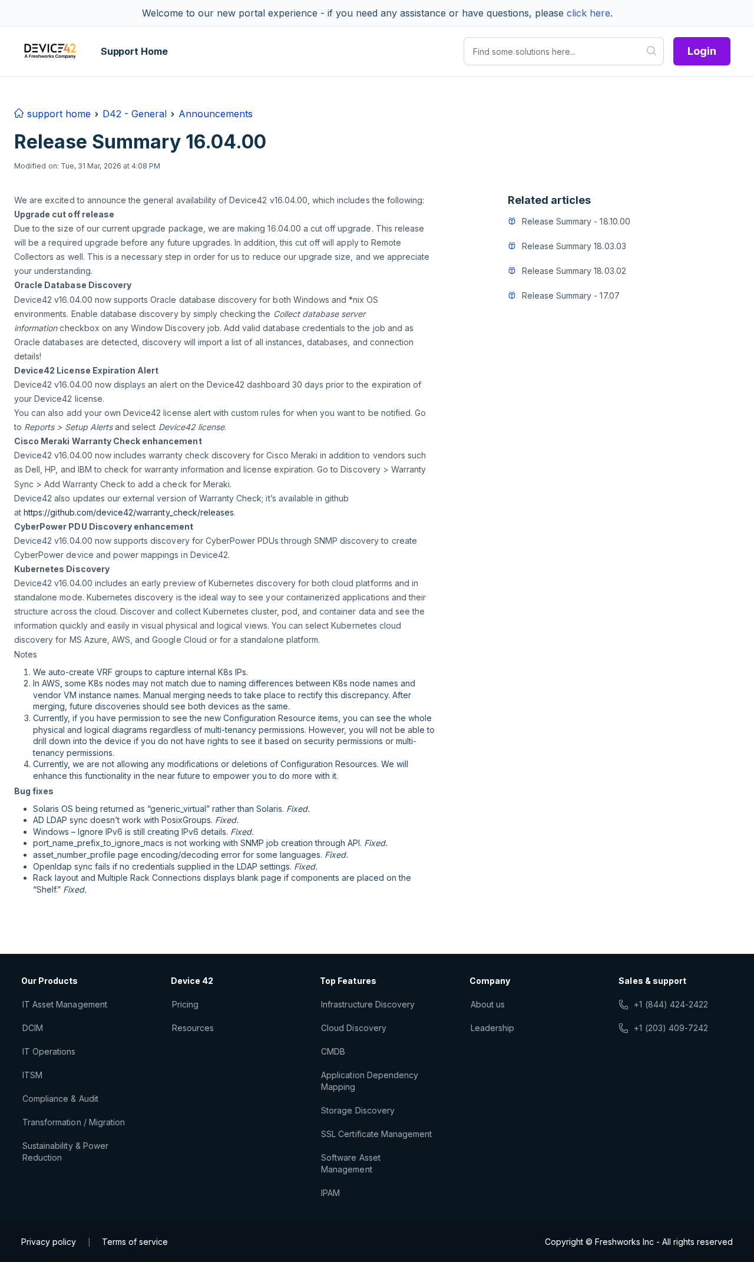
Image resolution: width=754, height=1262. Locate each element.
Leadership (492, 1028)
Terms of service (135, 1242)
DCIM (32, 1028)
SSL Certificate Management (376, 1134)
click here (588, 13)
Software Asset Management (351, 1163)
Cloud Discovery (353, 1028)
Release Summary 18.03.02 (574, 271)
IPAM (330, 1193)
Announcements (215, 114)
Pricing (185, 1004)
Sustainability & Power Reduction (65, 1151)
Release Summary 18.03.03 (574, 246)
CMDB (333, 1051)
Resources (193, 1028)
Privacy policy (48, 1242)
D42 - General (134, 114)
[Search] (652, 51)
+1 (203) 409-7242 (671, 1028)
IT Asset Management (64, 1004)
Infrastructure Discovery (368, 1004)
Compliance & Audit (60, 1098)
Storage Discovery (358, 1110)
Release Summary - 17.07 (571, 295)
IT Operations (49, 1051)
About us (488, 1004)
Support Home (134, 51)
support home (57, 114)
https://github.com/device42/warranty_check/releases (129, 512)
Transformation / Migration (73, 1122)
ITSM (32, 1075)
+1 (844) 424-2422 (671, 1004)
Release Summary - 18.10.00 (576, 221)
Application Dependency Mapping (369, 1081)
